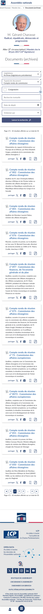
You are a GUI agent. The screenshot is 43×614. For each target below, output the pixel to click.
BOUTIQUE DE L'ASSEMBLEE (21, 578)
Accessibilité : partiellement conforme (27, 595)
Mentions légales (8, 595)
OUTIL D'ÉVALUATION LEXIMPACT (21, 589)
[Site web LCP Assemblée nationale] (21, 534)
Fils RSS (23, 597)
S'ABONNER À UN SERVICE (21, 585)
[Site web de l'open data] (21, 550)
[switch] (5, 89)
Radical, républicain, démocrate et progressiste (21, 39)
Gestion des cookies (33, 597)
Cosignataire (13, 90)
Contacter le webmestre (11, 597)
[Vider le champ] (40, 72)
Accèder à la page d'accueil (3, 3)
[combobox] (21, 74)
